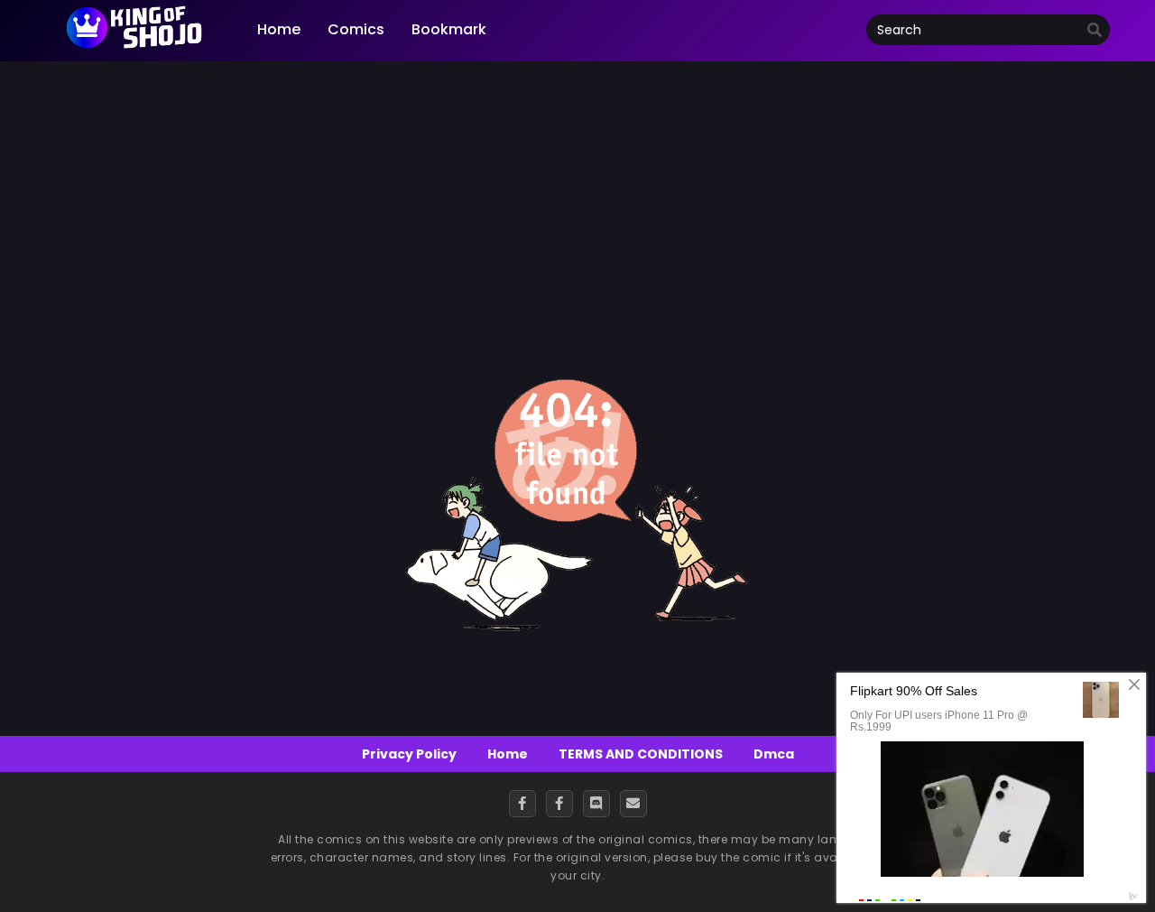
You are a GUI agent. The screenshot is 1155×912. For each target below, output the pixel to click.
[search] (1094, 30)
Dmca (773, 754)
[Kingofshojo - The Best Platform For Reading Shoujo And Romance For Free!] (135, 47)
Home (507, 754)
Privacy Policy (409, 754)
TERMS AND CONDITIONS (641, 754)
